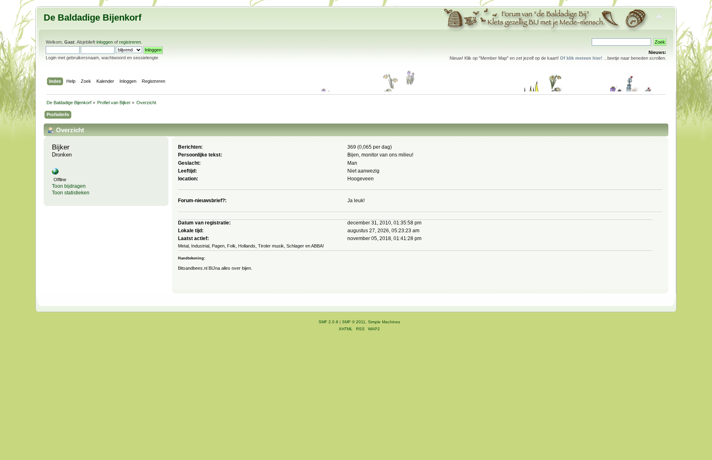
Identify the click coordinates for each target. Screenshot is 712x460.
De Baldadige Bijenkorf (92, 17)
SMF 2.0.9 (328, 322)
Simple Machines (384, 322)
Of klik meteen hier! (581, 58)
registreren (130, 42)
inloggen (104, 42)
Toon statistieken (70, 193)
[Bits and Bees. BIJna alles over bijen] (55, 173)
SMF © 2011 (353, 322)
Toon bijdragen (69, 186)
